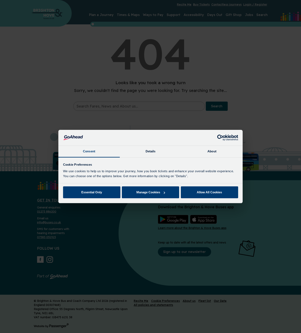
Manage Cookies (148, 192)
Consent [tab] (89, 151)
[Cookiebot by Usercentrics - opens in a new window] (220, 138)
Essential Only (91, 192)
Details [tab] (151, 151)
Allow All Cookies (209, 192)
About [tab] (211, 151)
